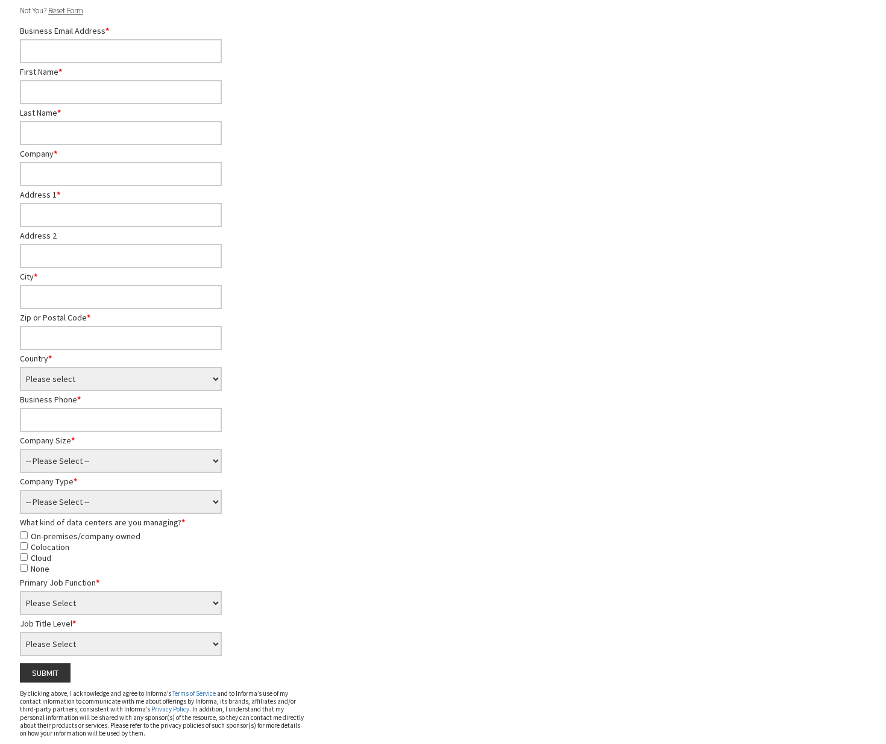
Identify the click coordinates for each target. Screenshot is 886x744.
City (28, 276)
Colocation (50, 547)
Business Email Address (64, 30)
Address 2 (38, 235)
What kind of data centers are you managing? (102, 522)
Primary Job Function (59, 582)
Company (38, 153)
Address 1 (40, 194)
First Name (41, 71)
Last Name (40, 112)
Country (36, 358)
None (40, 568)
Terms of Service (194, 693)
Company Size (47, 440)
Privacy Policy (170, 709)
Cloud (41, 557)
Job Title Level (48, 623)
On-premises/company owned (85, 536)
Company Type (48, 481)
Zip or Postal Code (55, 317)
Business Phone (50, 399)
